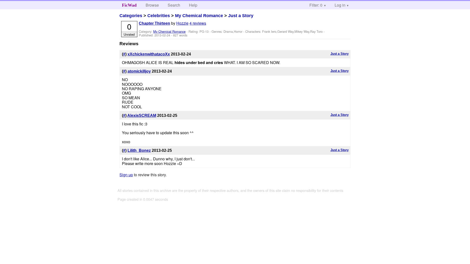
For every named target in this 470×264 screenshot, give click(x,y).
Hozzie (182, 23)
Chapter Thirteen (154, 23)
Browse (152, 5)
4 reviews (197, 23)
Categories (130, 15)
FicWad (129, 5)
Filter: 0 (315, 5)
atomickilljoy (139, 71)
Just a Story (240, 15)
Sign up (126, 174)
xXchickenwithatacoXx (149, 54)
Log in (340, 5)
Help (193, 5)
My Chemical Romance (199, 15)
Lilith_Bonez (139, 150)
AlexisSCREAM (141, 115)
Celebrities (158, 15)
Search (174, 5)
